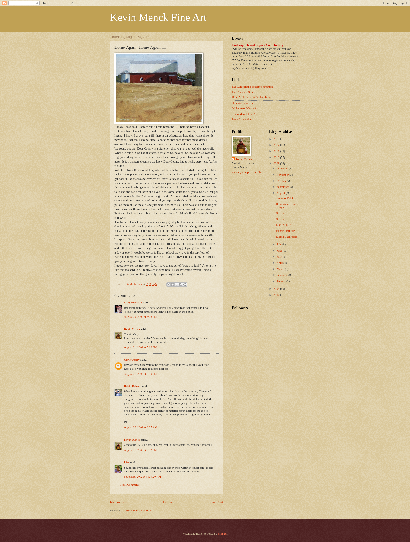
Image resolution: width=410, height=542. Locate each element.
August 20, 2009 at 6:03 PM (140, 316)
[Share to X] (176, 284)
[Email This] (168, 284)
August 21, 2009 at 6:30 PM (140, 374)
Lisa (126, 462)
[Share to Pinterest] (185, 284)
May (280, 256)
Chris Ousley (132, 359)
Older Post (215, 502)
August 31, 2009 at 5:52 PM (140, 450)
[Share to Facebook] (181, 284)
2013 (277, 139)
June (280, 250)
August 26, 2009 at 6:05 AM (140, 427)
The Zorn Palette (285, 198)
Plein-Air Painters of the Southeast (251, 97)
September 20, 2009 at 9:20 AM (142, 476)
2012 (277, 145)
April (280, 262)
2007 (277, 295)
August (281, 193)
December (283, 168)
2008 (277, 288)
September (283, 186)
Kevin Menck (132, 329)
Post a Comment (129, 484)
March (281, 269)
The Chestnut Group (243, 92)
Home (167, 502)
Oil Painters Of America (245, 108)
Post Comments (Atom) (139, 510)
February (282, 275)
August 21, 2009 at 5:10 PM (140, 347)
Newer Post (119, 502)
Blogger (222, 533)
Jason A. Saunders (242, 119)
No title (280, 213)
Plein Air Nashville (242, 103)
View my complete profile (246, 172)
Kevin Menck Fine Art (158, 17)
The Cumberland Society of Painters (252, 86)
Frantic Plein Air (285, 230)
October (282, 180)
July (279, 244)
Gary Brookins (133, 302)
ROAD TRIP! (283, 224)
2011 (277, 151)
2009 (277, 163)
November (283, 174)
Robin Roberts (132, 386)
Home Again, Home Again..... (287, 206)
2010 (277, 157)
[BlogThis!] (172, 284)
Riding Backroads (286, 236)
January (281, 281)
